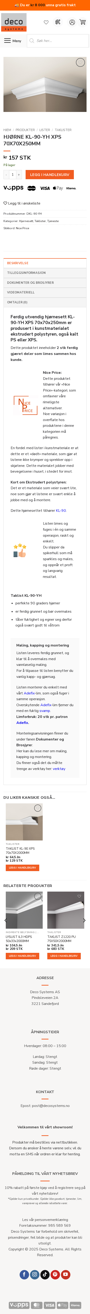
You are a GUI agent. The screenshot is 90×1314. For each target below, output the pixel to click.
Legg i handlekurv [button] (22, 867)
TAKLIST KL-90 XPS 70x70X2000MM (20, 851)
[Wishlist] (46, 22)
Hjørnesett (26, 221)
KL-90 (61, 510)
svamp (44, 710)
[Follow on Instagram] (34, 1274)
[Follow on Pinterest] (55, 1274)
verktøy (59, 768)
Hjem (7, 130)
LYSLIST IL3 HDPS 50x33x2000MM (19, 939)
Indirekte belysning (20, 932)
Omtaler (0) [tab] (17, 302)
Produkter (25, 130)
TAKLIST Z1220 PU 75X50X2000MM (61, 939)
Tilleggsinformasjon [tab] (26, 273)
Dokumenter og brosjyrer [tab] (30, 283)
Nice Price (22, 228)
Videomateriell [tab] (21, 292)
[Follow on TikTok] (45, 1274)
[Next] (84, 929)
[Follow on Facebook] (24, 1274)
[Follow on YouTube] (65, 1274)
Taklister (63, 130)
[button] (82, 22)
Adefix (29, 693)
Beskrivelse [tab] (17, 263)
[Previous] (6, 929)
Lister (44, 130)
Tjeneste (53, 221)
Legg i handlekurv (49, 174)
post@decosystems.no (51, 1105)
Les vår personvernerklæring (45, 1219)
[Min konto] (72, 22)
